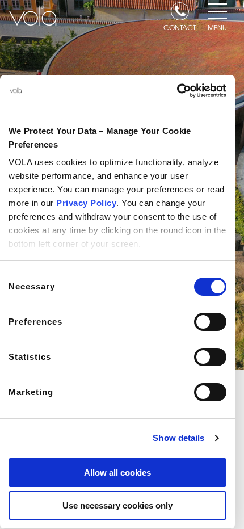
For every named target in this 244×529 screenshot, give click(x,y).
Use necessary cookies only (117, 505)
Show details (178, 438)
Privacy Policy (86, 203)
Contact (179, 27)
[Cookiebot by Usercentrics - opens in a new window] (176, 90)
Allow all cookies (117, 472)
